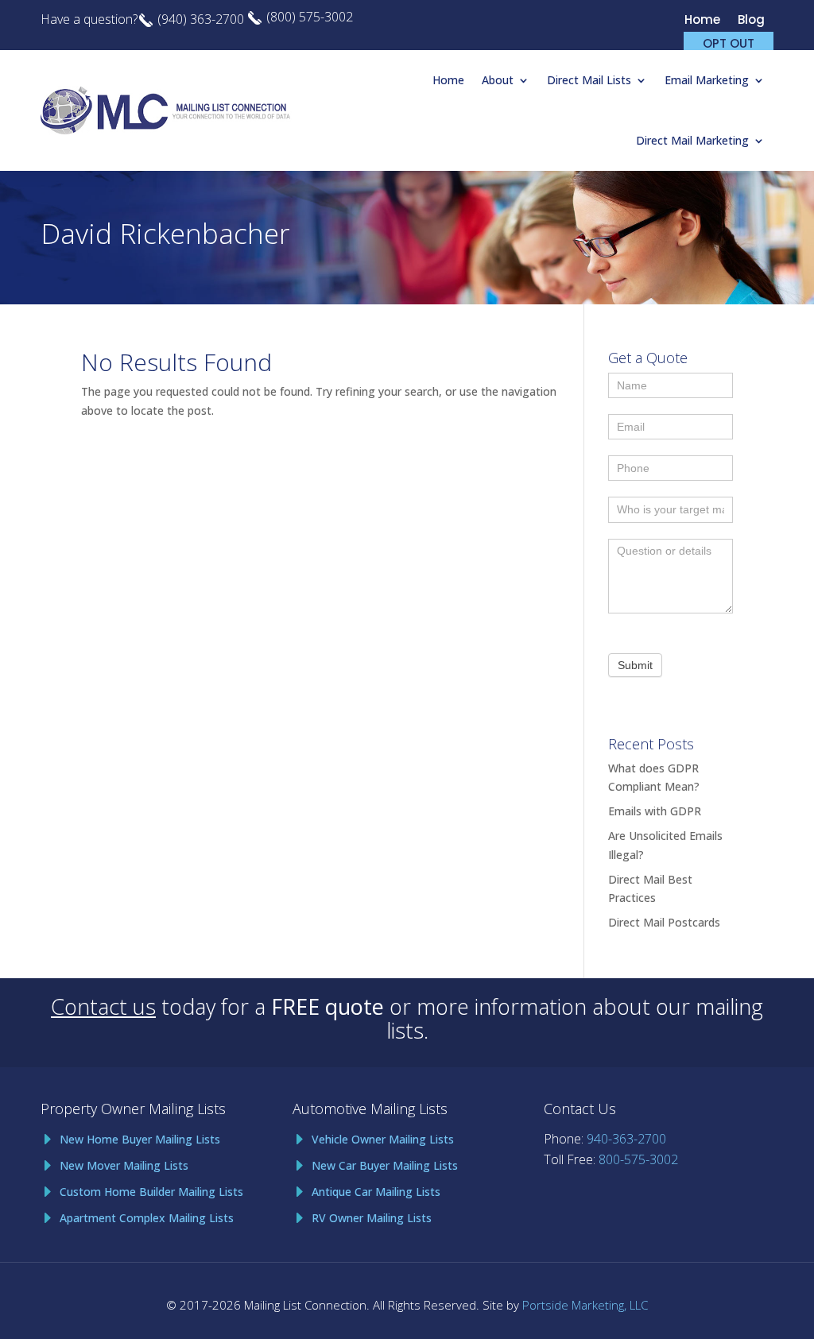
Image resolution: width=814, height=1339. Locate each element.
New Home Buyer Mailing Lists (140, 1139)
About (498, 79)
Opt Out (728, 42)
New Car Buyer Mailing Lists (385, 1165)
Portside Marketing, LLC (585, 1305)
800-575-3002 (638, 1159)
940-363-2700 (626, 1138)
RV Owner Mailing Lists (372, 1217)
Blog (751, 21)
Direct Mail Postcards (664, 922)
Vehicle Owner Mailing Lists (383, 1139)
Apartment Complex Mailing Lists (147, 1217)
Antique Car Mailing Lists (376, 1191)
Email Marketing (707, 79)
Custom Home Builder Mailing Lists (151, 1191)
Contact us (103, 1006)
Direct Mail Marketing (692, 140)
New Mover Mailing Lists (124, 1165)
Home (702, 21)
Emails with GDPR (654, 810)
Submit (635, 665)
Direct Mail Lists (589, 79)
